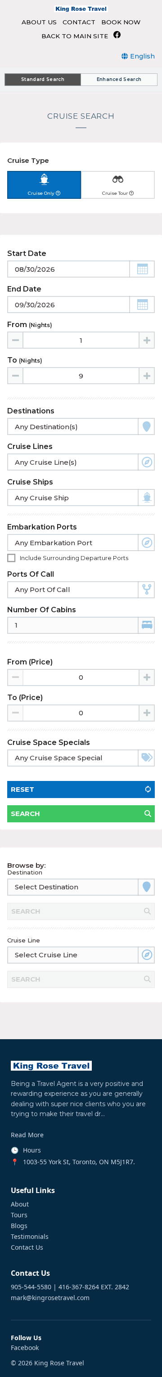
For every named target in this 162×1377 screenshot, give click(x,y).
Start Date (26, 253)
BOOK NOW (120, 22)
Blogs (19, 1226)
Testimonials (30, 1236)
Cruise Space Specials (48, 742)
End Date (24, 289)
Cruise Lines (30, 446)
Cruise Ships (30, 482)
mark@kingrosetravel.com (50, 1298)
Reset (22, 789)
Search (25, 813)
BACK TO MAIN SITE (74, 36)
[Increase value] (146, 340)
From (29, 324)
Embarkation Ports (42, 527)
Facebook (25, 1348)
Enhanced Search (119, 79)
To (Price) (25, 697)
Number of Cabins (41, 610)
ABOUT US (39, 22)
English (142, 56)
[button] (142, 269)
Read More (27, 1135)
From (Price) (30, 662)
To (24, 360)
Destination (24, 872)
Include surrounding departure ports (74, 557)
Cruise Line (23, 940)
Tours (19, 1215)
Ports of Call (30, 574)
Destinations (30, 411)
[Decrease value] (15, 340)
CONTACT (79, 22)
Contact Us (27, 1247)
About (20, 1204)
